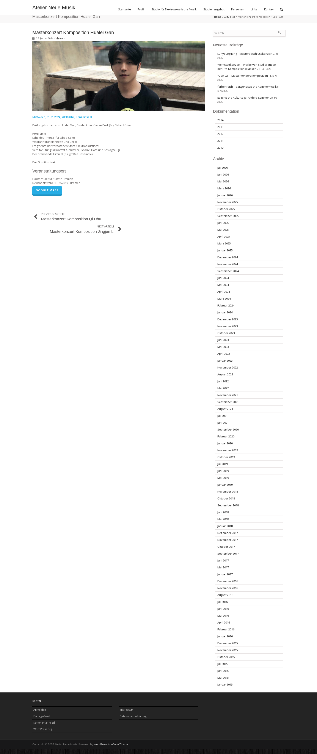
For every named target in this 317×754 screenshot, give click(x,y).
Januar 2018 (225, 526)
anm (62, 38)
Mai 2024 (223, 285)
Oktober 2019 (226, 457)
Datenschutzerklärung (133, 716)
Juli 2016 (222, 602)
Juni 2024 (223, 278)
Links (254, 9)
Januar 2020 (225, 443)
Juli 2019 (222, 464)
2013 (220, 127)
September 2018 (228, 505)
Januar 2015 (225, 684)
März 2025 (224, 243)
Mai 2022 (223, 388)
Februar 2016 (225, 629)
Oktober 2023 (226, 333)
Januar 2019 (225, 485)
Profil (141, 9)
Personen (237, 9)
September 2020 (228, 429)
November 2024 (227, 264)
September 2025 (228, 216)
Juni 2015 (223, 671)
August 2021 (225, 409)
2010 (220, 147)
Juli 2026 (222, 167)
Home (217, 16)
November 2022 (227, 367)
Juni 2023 (223, 340)
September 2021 (228, 402)
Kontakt (269, 9)
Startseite (124, 9)
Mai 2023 (223, 347)
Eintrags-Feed (41, 716)
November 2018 (227, 491)
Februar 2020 (225, 436)
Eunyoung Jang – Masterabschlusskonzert (244, 54)
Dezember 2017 (227, 533)
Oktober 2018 (226, 498)
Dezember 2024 (227, 257)
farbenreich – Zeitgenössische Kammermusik (247, 87)
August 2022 (225, 374)
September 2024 (228, 271)
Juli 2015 (222, 664)
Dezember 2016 (227, 581)
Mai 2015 (223, 677)
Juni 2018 (223, 512)
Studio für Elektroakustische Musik (174, 9)
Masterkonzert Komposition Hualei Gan (73, 32)
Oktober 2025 (226, 209)
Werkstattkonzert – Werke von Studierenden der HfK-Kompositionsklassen (246, 67)
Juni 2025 (223, 223)
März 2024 (224, 298)
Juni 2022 (223, 381)
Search (279, 34)
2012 (220, 134)
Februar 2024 (225, 305)
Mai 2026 (223, 181)
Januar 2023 (225, 360)
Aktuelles (229, 16)
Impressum (126, 710)
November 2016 (227, 588)
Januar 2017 (225, 574)
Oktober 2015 (226, 657)
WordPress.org (42, 729)
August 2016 (225, 595)
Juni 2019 (223, 471)
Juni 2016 (223, 609)
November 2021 (227, 395)
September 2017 (228, 553)
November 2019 (227, 450)
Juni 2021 (223, 422)
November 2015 (227, 650)
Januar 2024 (225, 312)
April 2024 (223, 292)
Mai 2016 (223, 615)
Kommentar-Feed (44, 722)
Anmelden (39, 710)
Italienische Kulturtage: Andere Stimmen (243, 97)
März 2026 (224, 188)
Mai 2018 (223, 519)
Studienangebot (213, 9)
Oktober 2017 (226, 547)
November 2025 (227, 202)
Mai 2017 (223, 567)
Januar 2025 (225, 250)
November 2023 (227, 326)
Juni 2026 (223, 174)
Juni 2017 (223, 560)
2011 (220, 141)
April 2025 (223, 236)
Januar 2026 (225, 195)
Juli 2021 (222, 416)
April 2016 (223, 622)
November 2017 (227, 540)
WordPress (100, 744)
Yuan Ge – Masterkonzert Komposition (242, 76)
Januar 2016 (225, 636)
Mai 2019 (223, 478)
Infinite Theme (119, 744)
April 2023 (223, 354)
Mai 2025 (223, 230)
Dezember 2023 (227, 319)
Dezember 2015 (227, 643)
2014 (220, 120)
